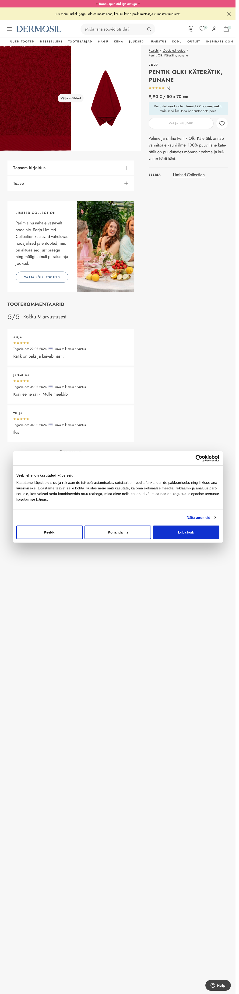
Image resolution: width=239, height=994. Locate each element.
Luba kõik (186, 532)
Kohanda (115, 532)
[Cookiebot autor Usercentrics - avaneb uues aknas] (199, 458)
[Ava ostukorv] (226, 28)
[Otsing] (149, 29)
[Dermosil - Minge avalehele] (39, 29)
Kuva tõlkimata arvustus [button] (70, 348)
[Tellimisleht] (191, 28)
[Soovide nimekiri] (202, 28)
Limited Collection (189, 175)
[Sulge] (229, 13)
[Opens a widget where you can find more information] (218, 986)
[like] (222, 123)
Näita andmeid (198, 517)
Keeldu (49, 532)
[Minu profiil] (214, 28)
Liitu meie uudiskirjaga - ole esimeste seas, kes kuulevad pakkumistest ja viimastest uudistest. (117, 13)
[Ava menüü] (9, 29)
